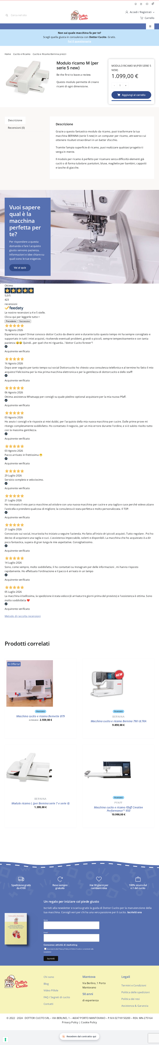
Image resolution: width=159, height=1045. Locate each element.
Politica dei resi (130, 999)
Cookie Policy (89, 1022)
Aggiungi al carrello (133, 94)
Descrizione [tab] (15, 120)
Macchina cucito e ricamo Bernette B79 (40, 716)
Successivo (24, 321)
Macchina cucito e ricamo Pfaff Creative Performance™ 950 (118, 809)
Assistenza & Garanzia (134, 1005)
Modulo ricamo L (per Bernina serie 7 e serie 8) (40, 803)
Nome (46, 920)
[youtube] (147, 3)
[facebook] (135, 4)
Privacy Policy (70, 1022)
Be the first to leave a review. (74, 74)
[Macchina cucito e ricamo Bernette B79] (29, 662)
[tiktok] (153, 3)
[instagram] (141, 4)
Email (46, 933)
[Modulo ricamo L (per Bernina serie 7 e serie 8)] (29, 748)
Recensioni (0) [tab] (16, 127)
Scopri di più (40, 732)
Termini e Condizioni (133, 985)
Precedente (11, 321)
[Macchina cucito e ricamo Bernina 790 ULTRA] (107, 662)
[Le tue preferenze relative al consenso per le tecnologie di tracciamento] (5, 1040)
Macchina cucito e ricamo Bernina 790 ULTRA (118, 721)
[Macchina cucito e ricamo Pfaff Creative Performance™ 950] (107, 748)
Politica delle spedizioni (135, 992)
